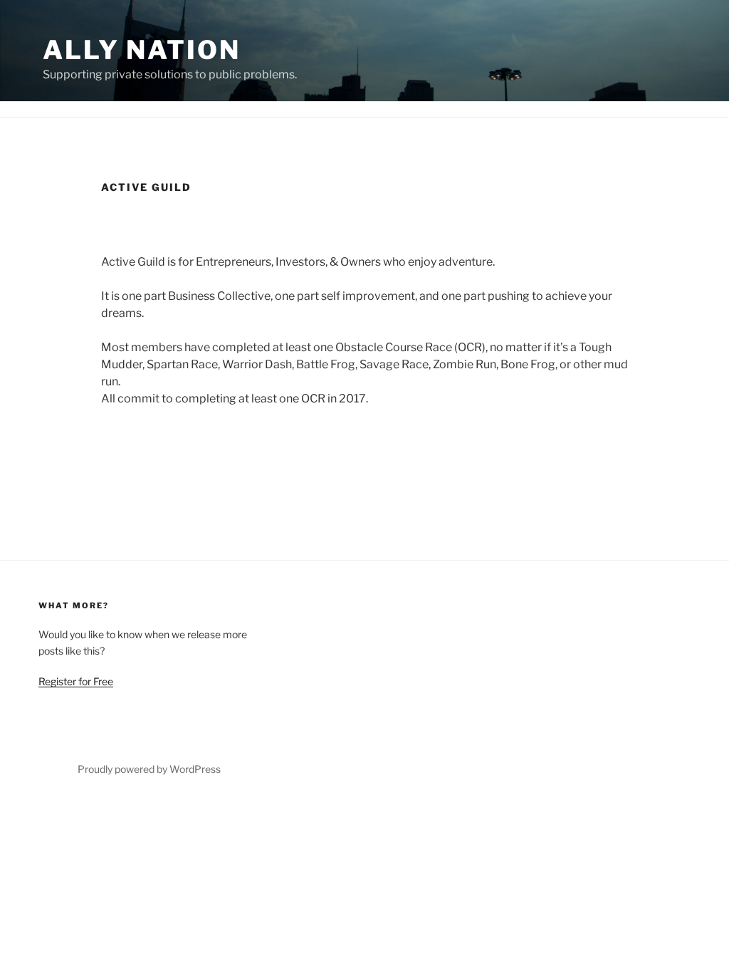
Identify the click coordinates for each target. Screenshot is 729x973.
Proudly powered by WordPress (149, 769)
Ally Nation (142, 50)
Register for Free (75, 681)
